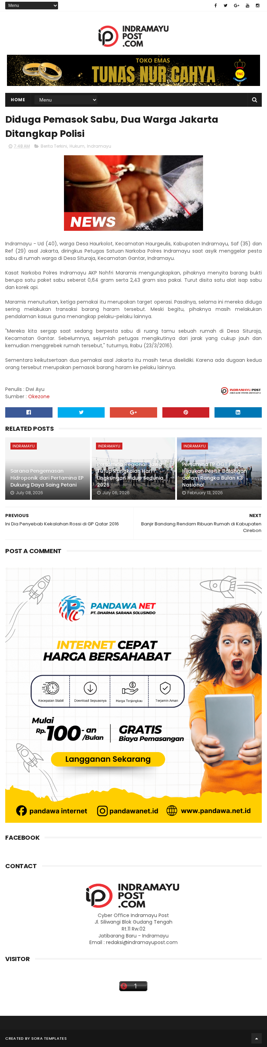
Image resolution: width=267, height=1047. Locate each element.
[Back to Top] (256, 1038)
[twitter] (225, 5)
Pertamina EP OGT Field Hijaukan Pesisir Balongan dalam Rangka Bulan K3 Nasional (214, 474)
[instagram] (257, 5)
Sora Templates (49, 1038)
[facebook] (215, 5)
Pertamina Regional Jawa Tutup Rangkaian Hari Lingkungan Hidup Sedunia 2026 (130, 474)
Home (18, 100)
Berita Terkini (54, 146)
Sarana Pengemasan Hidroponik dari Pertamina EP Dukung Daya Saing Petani (46, 478)
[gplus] (237, 5)
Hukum (77, 146)
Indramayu (99, 146)
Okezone (39, 396)
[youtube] (247, 5)
